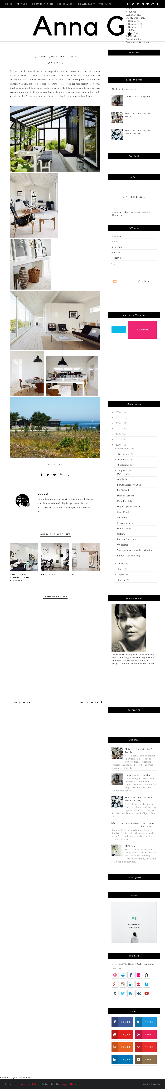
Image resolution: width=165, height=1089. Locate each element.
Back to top (150, 1084)
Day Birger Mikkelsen (129, 506)
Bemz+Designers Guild (129, 484)
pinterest (116, 252)
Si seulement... (125, 522)
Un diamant (123, 544)
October (122, 459)
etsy (114, 263)
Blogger (140, 196)
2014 (118, 422)
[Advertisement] (136, 371)
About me (131, 11)
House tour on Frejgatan (138, 96)
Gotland (121, 533)
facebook (116, 235)
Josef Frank (123, 511)
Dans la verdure (125, 495)
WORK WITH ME (135, 17)
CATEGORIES (133, 14)
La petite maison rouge (129, 555)
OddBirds (122, 479)
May (121, 568)
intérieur (41, 56)
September (124, 464)
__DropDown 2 (134, 23)
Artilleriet (49, 574)
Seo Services (132, 36)
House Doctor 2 (125, 528)
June (121, 563)
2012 (118, 433)
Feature (22, 4)
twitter (115, 241)
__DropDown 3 (134, 26)
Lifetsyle (145, 681)
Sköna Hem (58, 465)
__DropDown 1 (134, 20)
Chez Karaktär (124, 501)
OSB (75, 574)
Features (129, 681)
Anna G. (43, 494)
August (122, 470)
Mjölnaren (130, 846)
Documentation (134, 39)
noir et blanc (58, 56)
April (121, 574)
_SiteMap (131, 29)
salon (73, 56)
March (122, 579)
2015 (118, 417)
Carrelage (122, 517)
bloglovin (117, 257)
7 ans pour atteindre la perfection (135, 550)
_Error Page (132, 32)
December (124, 448)
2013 (118, 428)
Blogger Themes (70, 1084)
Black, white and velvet (124, 88)
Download (142, 691)
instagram (117, 246)
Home (129, 8)
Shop (128, 691)
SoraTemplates (29, 1084)
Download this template (138, 42)
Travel (116, 691)
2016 (118, 412)
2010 (118, 444)
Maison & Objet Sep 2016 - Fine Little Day (139, 132)
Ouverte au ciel (125, 473)
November (124, 453)
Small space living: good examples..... (19, 577)
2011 (118, 439)
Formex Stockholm (127, 539)
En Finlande (123, 490)
